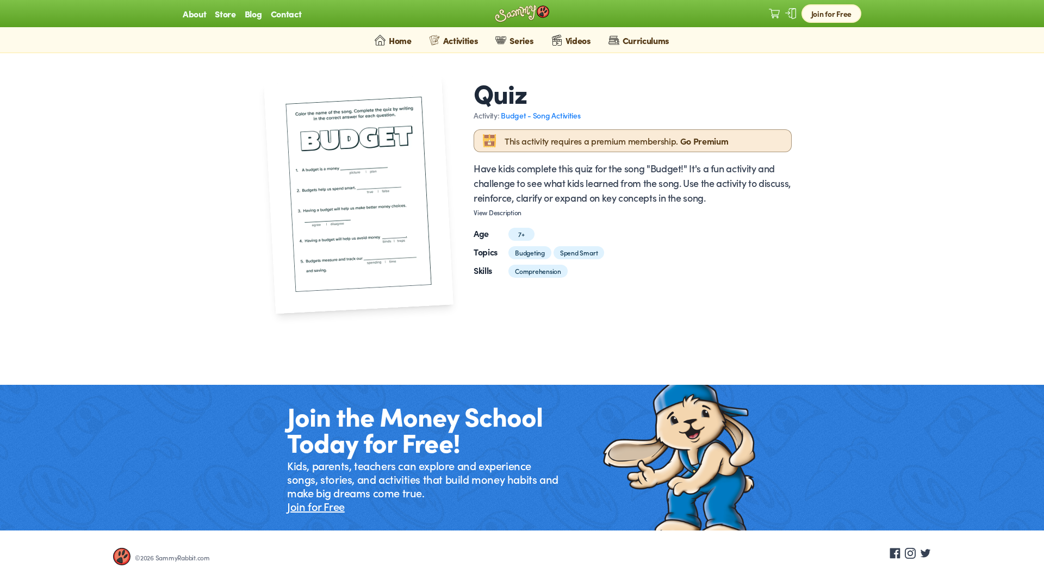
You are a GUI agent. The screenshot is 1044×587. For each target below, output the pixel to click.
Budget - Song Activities (540, 115)
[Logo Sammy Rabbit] (522, 14)
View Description (497, 212)
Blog (253, 13)
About (194, 13)
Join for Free (831, 13)
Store (225, 13)
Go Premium (704, 141)
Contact (286, 13)
